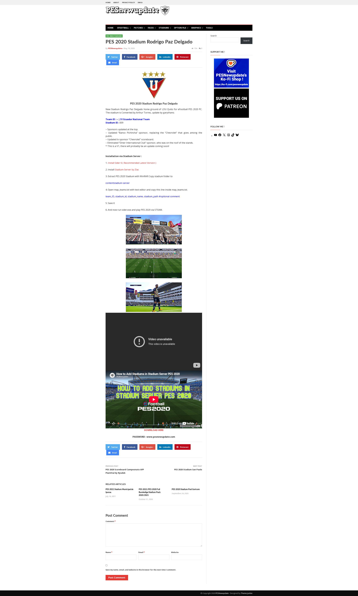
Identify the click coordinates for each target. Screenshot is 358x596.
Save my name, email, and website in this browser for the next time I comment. (141, 570)
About (116, 2)
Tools (209, 27)
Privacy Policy (128, 2)
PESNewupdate (222, 593)
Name (109, 552)
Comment (111, 521)
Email (141, 552)
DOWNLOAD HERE (153, 430)
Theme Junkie (246, 593)
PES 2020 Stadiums (114, 36)
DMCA (140, 2)
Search (213, 35)
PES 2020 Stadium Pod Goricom (186, 489)
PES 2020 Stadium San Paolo (188, 469)
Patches (138, 27)
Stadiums (164, 27)
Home (108, 2)
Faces (151, 27)
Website (175, 552)
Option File (180, 27)
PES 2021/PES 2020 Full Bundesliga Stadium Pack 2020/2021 (149, 492)
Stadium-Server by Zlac (127, 169)
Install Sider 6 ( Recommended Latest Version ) (132, 162)
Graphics (196, 27)
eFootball (123, 27)
